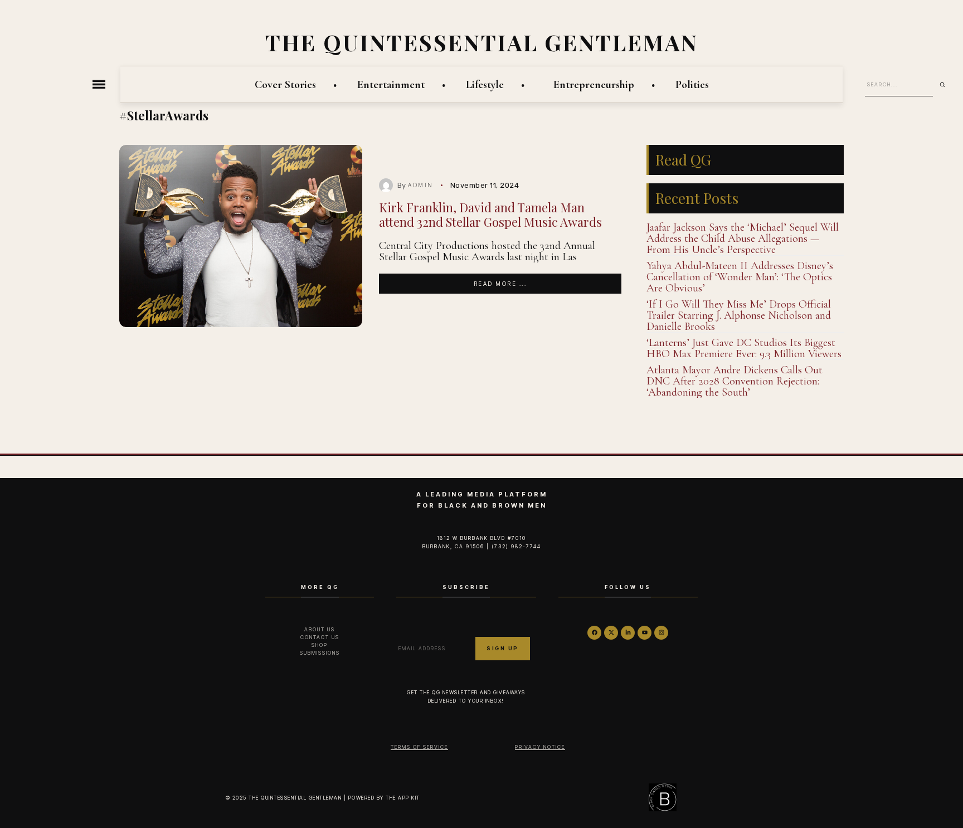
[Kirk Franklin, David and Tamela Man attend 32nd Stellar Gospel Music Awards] (240, 236)
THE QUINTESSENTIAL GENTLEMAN (481, 42)
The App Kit (403, 798)
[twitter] (611, 633)
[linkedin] (628, 633)
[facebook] (594, 633)
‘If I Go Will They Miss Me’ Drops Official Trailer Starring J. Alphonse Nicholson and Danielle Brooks (738, 315)
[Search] (946, 85)
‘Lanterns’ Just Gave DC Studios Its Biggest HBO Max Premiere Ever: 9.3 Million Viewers (744, 348)
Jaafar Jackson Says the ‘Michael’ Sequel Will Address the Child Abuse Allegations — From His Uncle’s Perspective (742, 238)
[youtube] (644, 633)
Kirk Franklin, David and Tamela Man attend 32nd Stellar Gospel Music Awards (490, 214)
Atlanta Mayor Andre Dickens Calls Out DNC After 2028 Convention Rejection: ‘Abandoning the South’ (734, 381)
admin (421, 185)
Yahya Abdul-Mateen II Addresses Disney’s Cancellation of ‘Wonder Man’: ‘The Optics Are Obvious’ (739, 277)
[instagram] (661, 633)
